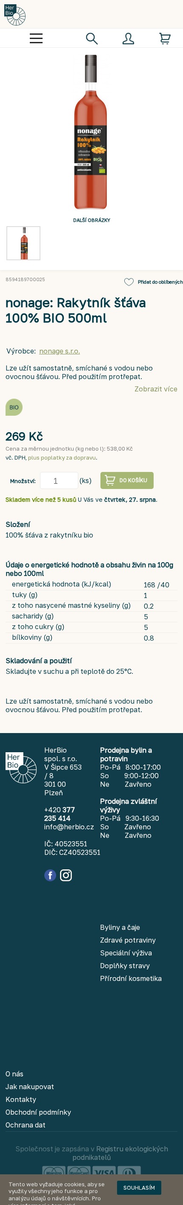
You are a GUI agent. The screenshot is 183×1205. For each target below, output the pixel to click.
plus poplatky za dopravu (62, 457)
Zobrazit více (155, 389)
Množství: (23, 480)
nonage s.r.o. (59, 351)
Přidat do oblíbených (160, 282)
